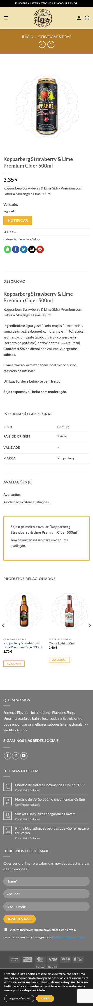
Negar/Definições (19, 998)
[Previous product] (50, 44)
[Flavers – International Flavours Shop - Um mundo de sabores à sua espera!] (43, 18)
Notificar (18, 220)
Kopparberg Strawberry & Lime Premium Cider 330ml (22, 645)
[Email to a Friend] (32, 249)
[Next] (89, 634)
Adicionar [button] (14, 663)
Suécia (61, 436)
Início (27, 36)
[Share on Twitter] (24, 249)
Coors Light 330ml (62, 643)
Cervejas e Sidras (54, 36)
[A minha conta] (79, 18)
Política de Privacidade (68, 937)
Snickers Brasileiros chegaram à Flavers (45, 814)
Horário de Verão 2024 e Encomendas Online (50, 799)
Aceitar (45, 998)
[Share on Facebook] (15, 249)
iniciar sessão (32, 540)
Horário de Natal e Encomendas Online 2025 (49, 785)
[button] (6, 17)
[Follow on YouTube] (24, 756)
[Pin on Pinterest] (40, 249)
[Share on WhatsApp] (7, 249)
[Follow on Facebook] (7, 756)
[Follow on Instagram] (15, 756)
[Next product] (42, 44)
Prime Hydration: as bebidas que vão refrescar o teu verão (52, 830)
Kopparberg (65, 458)
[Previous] (3, 634)
